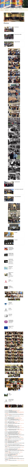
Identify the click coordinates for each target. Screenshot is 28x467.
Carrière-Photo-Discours (18, 417)
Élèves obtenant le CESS (17, 418)
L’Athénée (16, 8)
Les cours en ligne (12, 8)
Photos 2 (19, 410)
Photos (6, 416)
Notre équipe (20, 8)
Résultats (14, 410)
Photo (21, 418)
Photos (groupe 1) (20, 412)
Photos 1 (16, 410)
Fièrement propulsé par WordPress (14, 465)
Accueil (1, 8)
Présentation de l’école (6, 8)
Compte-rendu (22, 423)
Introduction (21, 437)
